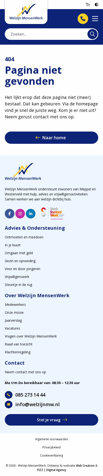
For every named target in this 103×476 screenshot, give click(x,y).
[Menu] (95, 19)
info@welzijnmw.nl (37, 404)
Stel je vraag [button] (48, 419)
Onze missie (14, 312)
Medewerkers (15, 304)
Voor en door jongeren (22, 268)
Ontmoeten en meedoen (24, 237)
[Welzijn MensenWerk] (26, 12)
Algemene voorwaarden (51, 439)
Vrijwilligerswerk (17, 276)
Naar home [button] (54, 137)
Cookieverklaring (51, 455)
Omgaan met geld (19, 253)
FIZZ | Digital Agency (51, 470)
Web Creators (85, 466)
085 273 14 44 (30, 395)
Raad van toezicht (19, 344)
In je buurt (13, 245)
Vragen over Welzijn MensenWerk (31, 336)
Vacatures (12, 328)
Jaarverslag (13, 320)
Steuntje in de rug (18, 284)
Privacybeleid (51, 447)
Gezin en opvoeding (20, 261)
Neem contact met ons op (25, 372)
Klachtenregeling (17, 352)
